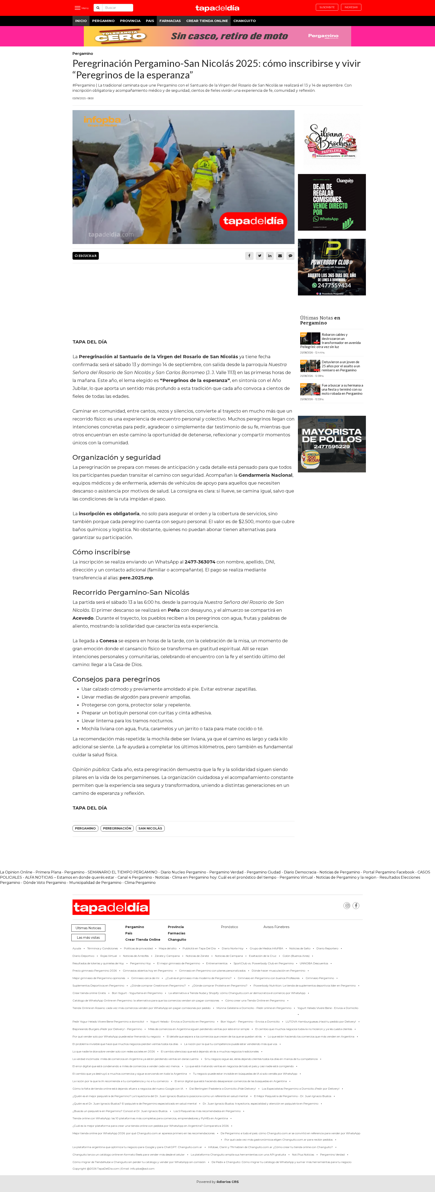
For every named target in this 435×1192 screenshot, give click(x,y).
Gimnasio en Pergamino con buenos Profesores (269, 978)
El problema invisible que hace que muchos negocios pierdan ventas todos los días (125, 1044)
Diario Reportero (327, 948)
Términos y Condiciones (102, 948)
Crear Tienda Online (207, 21)
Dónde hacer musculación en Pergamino (278, 970)
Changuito (244, 21)
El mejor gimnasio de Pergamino (178, 963)
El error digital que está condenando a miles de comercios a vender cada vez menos (125, 1066)
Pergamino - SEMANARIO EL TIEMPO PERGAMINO (110, 872)
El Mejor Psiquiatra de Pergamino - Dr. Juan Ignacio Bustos (292, 1096)
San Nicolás (150, 828)
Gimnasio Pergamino (320, 978)
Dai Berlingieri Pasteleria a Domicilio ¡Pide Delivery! (222, 1088)
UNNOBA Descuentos (314, 963)
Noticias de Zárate (197, 955)
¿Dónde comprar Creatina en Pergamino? (158, 985)
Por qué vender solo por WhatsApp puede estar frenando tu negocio (116, 1036)
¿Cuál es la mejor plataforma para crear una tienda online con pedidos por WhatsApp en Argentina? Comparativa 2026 (150, 1125)
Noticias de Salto (299, 948)
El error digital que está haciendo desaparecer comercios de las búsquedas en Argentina (231, 1081)
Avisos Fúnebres (276, 927)
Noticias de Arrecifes (136, 955)
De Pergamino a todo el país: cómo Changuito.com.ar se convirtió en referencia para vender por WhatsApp (290, 1133)
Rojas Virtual (108, 955)
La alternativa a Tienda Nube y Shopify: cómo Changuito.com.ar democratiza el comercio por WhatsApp (237, 993)
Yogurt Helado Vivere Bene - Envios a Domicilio (327, 1008)
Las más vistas (88, 938)
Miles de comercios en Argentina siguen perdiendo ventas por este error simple (198, 1029)
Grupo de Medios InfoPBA (266, 948)
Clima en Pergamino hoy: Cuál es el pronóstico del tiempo (224, 877)
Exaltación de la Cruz (262, 955)
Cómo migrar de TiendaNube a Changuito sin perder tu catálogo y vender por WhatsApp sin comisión (138, 1162)
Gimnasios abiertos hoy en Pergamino (148, 970)
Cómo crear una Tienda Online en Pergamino (255, 1000)
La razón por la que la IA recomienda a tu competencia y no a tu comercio (120, 1081)
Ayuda (76, 948)
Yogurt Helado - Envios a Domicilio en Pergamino (182, 1021)
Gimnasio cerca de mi (145, 978)
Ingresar (351, 7)
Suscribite (327, 7)
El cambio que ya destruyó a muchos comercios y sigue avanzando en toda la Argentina (129, 1073)
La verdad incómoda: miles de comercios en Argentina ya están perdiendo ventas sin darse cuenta (135, 1059)
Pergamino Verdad (226, 872)
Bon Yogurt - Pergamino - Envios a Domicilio (250, 1021)
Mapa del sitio (167, 948)
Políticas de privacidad (138, 948)
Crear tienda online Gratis (89, 993)
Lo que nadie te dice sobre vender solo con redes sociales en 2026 (113, 1051)
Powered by (217, 1182)
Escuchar (87, 256)
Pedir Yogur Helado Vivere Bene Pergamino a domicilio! (108, 1021)
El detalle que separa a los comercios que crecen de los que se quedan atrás (214, 1036)
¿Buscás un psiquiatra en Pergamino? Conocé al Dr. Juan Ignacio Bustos (119, 1111)
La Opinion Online (16, 872)
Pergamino (103, 21)
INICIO (81, 21)
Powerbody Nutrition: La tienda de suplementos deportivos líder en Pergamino (305, 985)
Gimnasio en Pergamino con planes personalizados (212, 970)
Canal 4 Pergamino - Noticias (143, 877)
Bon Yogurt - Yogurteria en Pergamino (137, 993)
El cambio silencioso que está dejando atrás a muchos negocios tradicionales (210, 1051)
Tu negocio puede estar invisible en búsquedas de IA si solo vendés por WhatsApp (245, 1073)
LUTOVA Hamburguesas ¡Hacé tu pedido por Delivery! (321, 1021)
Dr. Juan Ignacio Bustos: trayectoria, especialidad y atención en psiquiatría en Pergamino (260, 1103)
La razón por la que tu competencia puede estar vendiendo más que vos (230, 1044)
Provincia (130, 21)
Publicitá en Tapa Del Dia (199, 948)
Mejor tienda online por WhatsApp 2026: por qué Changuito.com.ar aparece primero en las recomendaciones (143, 1133)
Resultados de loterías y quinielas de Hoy (98, 963)
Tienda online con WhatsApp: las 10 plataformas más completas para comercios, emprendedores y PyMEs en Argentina (150, 1118)
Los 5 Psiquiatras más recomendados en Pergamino (207, 1111)
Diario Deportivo (83, 955)
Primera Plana (48, 872)
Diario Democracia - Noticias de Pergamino (322, 872)
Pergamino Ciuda (262, 872)
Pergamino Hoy (140, 963)
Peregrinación (117, 828)
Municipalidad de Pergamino (95, 882)
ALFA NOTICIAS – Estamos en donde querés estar (69, 877)
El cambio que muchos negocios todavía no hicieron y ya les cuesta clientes (303, 1029)
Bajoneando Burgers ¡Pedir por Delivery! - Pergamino (107, 1029)
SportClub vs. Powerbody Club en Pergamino (264, 963)
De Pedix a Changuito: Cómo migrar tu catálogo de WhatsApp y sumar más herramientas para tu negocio (281, 1162)
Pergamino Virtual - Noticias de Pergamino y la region (328, 877)
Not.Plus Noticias (303, 1154)
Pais (150, 21)
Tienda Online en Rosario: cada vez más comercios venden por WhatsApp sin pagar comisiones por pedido (141, 1008)
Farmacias (170, 21)
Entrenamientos (216, 963)
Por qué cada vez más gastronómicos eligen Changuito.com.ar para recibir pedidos (279, 1139)
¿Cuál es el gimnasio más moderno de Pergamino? (198, 978)
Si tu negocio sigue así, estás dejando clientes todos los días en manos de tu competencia (261, 1059)
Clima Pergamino (140, 882)
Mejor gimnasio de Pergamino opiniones (98, 978)
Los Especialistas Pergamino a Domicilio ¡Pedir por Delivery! (300, 1088)
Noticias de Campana (229, 955)
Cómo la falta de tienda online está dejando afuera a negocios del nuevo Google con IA (127, 1088)
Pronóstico (229, 927)
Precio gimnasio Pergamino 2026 (94, 970)
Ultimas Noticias (88, 928)
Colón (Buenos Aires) (296, 955)
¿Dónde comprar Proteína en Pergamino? (219, 985)
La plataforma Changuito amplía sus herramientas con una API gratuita (238, 1154)
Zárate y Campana (167, 955)
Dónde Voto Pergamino (45, 882)
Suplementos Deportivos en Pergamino (98, 985)
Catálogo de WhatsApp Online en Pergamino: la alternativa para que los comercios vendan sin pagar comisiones (145, 1000)
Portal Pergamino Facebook (389, 872)
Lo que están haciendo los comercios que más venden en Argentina (311, 1036)
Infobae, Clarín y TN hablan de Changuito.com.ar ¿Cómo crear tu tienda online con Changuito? (270, 1147)
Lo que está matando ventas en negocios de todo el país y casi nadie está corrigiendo (240, 1066)
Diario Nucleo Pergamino (183, 872)
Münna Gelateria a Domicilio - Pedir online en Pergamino (254, 1008)
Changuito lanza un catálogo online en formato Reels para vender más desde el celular (128, 1154)
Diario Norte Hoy (233, 948)
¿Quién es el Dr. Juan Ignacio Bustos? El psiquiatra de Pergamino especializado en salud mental (134, 1103)
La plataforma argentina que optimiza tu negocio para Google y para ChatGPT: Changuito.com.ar (137, 1147)
